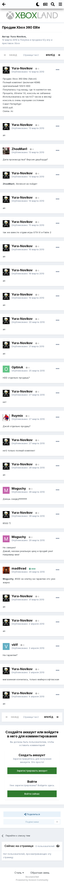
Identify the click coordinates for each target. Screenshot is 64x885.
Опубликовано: (28, 71)
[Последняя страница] (59, 55)
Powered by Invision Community (32, 880)
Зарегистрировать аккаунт (32, 770)
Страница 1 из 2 (31, 55)
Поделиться (33, 814)
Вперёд (50, 55)
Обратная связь (39, 872)
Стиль (18, 872)
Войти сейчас (32, 793)
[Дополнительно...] (57, 70)
